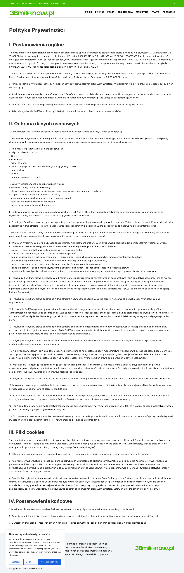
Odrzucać (30, 562)
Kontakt (65, 3)
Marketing (142, 12)
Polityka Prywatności (26, 3)
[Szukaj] (174, 3)
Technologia (125, 12)
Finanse (99, 12)
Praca (110, 12)
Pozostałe (169, 12)
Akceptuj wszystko (49, 562)
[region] (35, 549)
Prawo (155, 12)
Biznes (88, 12)
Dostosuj (16, 562)
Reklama (54, 3)
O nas (11, 3)
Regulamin (43, 3)
